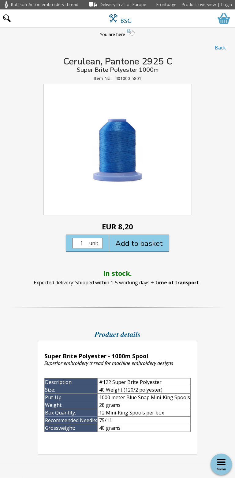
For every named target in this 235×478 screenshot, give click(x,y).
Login (226, 4)
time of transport (177, 282)
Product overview (198, 4)
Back (220, 47)
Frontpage (166, 4)
